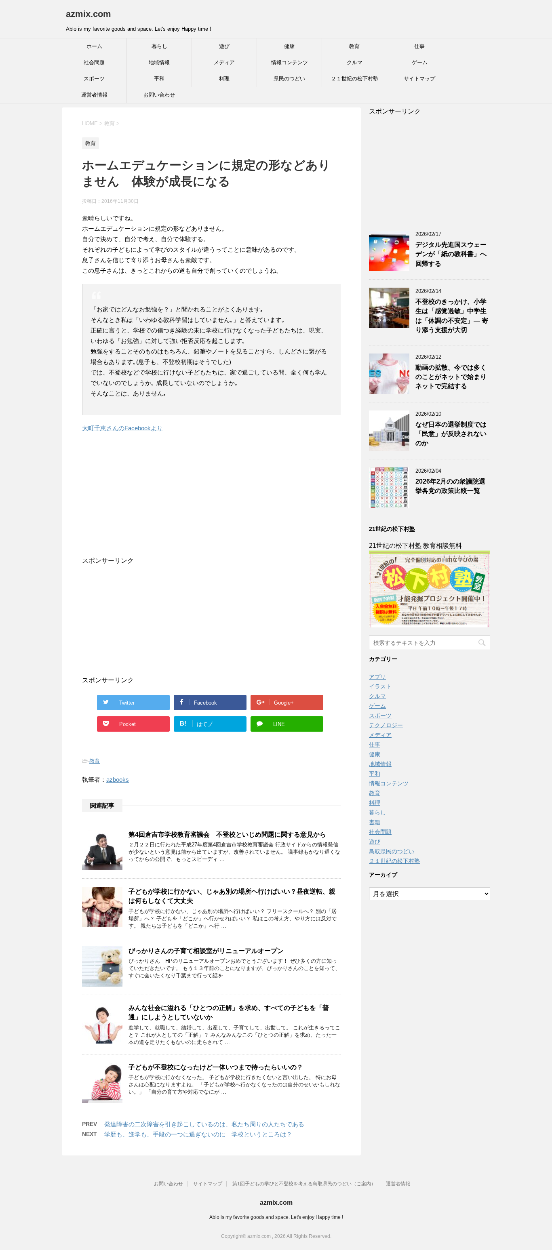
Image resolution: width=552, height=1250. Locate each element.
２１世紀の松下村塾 (354, 79)
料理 (224, 79)
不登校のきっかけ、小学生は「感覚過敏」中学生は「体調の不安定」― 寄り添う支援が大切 (451, 315)
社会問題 (94, 62)
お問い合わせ (159, 95)
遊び (224, 46)
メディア (224, 62)
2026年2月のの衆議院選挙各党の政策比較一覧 (450, 486)
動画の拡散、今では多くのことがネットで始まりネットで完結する (451, 377)
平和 (159, 79)
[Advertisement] (203, 506)
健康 (289, 46)
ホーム (94, 46)
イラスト (380, 686)
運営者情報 (94, 95)
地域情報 (159, 62)
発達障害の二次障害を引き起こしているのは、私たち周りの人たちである (204, 1124)
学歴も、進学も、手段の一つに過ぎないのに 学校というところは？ (198, 1134)
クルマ (354, 62)
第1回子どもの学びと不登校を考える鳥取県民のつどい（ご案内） (304, 1184)
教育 (354, 46)
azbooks (117, 779)
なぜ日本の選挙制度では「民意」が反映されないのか (451, 434)
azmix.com (88, 14)
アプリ (377, 676)
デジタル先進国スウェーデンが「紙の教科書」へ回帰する (451, 254)
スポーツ (94, 79)
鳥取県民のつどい (391, 851)
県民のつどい (289, 79)
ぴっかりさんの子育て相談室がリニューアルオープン (206, 950)
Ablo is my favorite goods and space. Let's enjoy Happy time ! (276, 1217)
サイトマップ (419, 79)
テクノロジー (386, 725)
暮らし (159, 46)
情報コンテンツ (289, 62)
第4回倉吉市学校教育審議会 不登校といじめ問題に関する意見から (227, 834)
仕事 (419, 46)
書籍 (374, 822)
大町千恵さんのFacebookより (122, 428)
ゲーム (420, 62)
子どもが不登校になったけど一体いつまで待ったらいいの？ (216, 1067)
